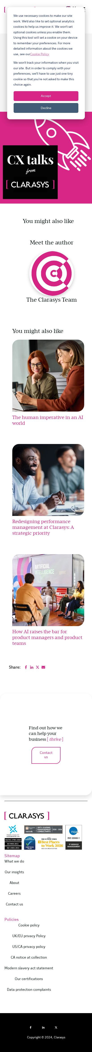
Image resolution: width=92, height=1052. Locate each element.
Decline (46, 108)
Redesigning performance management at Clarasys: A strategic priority (43, 527)
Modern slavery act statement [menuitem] (28, 968)
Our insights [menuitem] (14, 872)
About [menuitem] (14, 883)
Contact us (46, 755)
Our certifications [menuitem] (29, 979)
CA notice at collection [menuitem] (29, 957)
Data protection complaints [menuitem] (29, 990)
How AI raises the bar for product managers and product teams (47, 637)
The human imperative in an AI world (47, 420)
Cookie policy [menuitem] (29, 925)
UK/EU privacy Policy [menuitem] (29, 936)
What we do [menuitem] (14, 861)
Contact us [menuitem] (14, 904)
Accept (46, 96)
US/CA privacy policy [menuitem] (28, 947)
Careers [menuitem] (14, 894)
